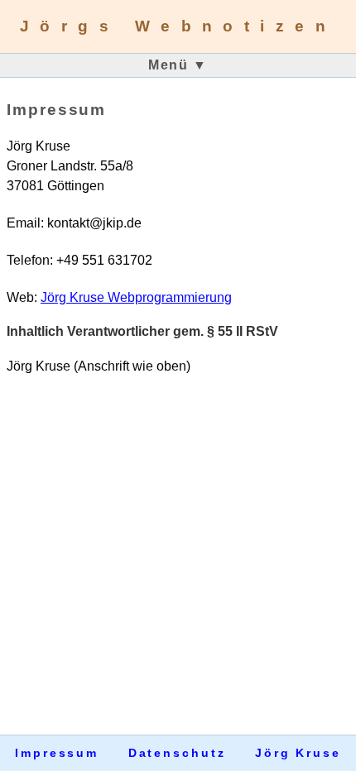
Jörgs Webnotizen (178, 26)
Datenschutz (177, 752)
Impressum (57, 752)
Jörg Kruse (298, 752)
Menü (178, 65)
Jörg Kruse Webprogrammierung (136, 297)
